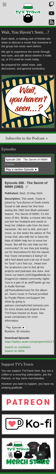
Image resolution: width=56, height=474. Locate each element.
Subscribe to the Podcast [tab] (25, 138)
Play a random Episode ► (21, 169)
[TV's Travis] (28, 12)
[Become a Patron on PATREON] (28, 402)
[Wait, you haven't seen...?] (28, 102)
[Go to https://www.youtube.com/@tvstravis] (50, 13)
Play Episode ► (15, 327)
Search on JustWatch (18, 347)
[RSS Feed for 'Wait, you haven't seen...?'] (50, 22)
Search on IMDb (14, 350)
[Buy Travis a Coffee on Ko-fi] (28, 424)
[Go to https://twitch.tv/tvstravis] (50, 5)
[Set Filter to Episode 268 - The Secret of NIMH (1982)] (27, 187)
